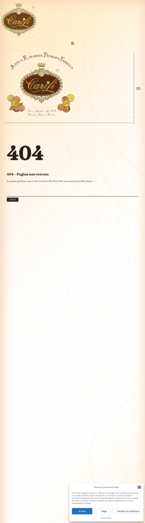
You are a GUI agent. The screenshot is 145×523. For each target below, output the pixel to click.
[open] (138, 88)
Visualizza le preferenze (128, 511)
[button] (139, 487)
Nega (104, 511)
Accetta (82, 511)
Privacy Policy (106, 518)
